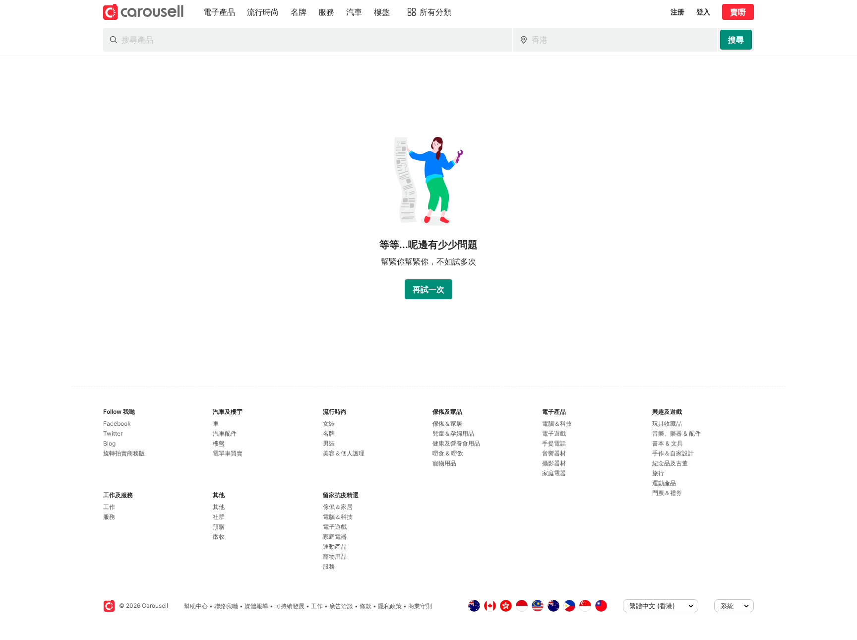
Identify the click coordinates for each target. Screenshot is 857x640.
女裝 (329, 423)
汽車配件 (225, 433)
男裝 (329, 443)
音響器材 (554, 453)
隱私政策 (390, 606)
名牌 (329, 433)
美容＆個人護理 (344, 453)
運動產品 (335, 546)
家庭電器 (335, 536)
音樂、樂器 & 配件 (676, 433)
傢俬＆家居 (338, 507)
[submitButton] (736, 40)
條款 (365, 606)
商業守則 (420, 606)
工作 (109, 507)
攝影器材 (554, 463)
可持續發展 (290, 606)
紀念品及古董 (670, 463)
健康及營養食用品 (456, 443)
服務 (109, 516)
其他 (219, 507)
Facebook (117, 423)
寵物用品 (335, 556)
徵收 (219, 536)
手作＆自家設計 (673, 453)
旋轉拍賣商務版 (124, 453)
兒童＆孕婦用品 (453, 433)
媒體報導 (256, 606)
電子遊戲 (335, 526)
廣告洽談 (341, 606)
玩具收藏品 (667, 423)
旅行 (658, 473)
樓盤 (219, 443)
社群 (219, 516)
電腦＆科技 (338, 516)
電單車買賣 (228, 453)
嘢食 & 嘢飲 (447, 453)
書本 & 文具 (667, 443)
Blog (109, 443)
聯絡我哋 (226, 606)
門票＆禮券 (667, 493)
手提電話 (554, 443)
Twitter (112, 433)
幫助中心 (196, 606)
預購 (219, 526)
